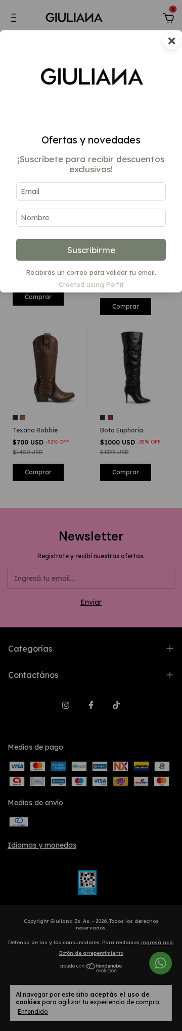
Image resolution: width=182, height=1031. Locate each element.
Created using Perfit (91, 284)
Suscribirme (91, 249)
